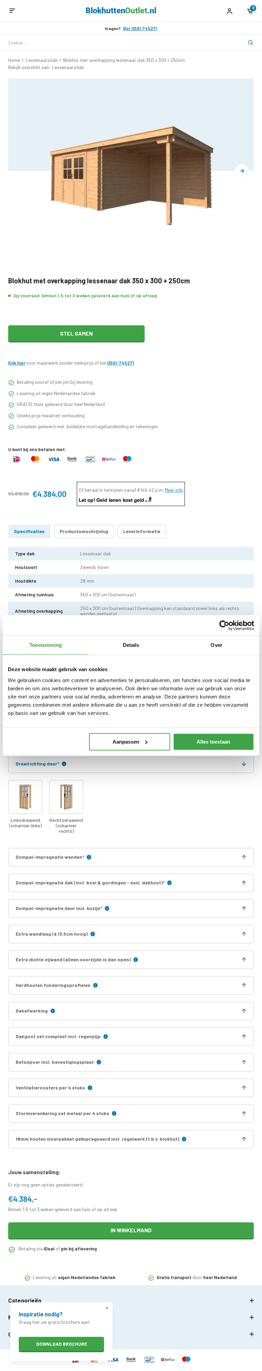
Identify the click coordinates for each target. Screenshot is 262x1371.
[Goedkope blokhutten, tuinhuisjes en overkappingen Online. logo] (121, 11)
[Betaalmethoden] (16, 462)
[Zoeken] (246, 42)
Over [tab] (216, 645)
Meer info (174, 490)
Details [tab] (131, 645)
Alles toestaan (213, 742)
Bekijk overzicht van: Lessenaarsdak (46, 67)
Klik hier (16, 363)
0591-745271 (120, 363)
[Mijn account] (229, 11)
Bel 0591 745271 (140, 28)
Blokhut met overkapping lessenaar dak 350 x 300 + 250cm (124, 60)
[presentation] (242, 171)
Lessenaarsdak (42, 60)
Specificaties (29, 531)
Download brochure (61, 1344)
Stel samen (76, 333)
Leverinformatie (141, 531)
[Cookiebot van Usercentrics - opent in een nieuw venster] (224, 625)
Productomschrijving (84, 531)
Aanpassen (126, 742)
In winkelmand (131, 1230)
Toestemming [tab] (45, 645)
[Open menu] (12, 11)
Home (14, 60)
